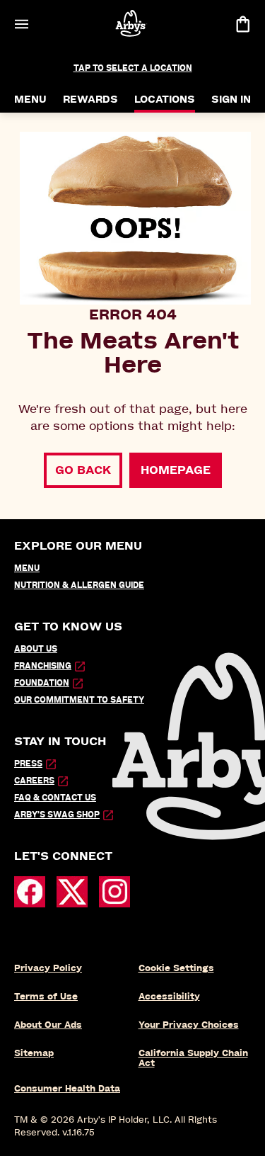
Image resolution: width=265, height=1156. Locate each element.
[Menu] (21, 23)
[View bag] (242, 23)
